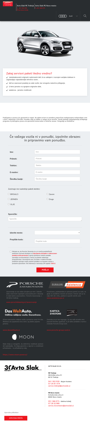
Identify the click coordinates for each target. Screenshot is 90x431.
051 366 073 (41, 8)
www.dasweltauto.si (11, 330)
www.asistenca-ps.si (55, 298)
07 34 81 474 (54, 383)
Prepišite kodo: (16, 240)
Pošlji (45, 270)
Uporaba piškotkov (11, 412)
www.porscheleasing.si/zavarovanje (21, 302)
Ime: (12, 152)
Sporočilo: (12, 214)
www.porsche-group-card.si (58, 330)
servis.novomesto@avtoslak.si (61, 405)
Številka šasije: (16, 179)
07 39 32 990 (54, 403)
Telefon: (13, 166)
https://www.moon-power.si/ (15, 354)
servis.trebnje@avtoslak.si (59, 385)
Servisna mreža (23, 10)
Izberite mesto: (16, 233)
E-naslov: (14, 172)
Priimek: (13, 159)
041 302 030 (23, 8)
